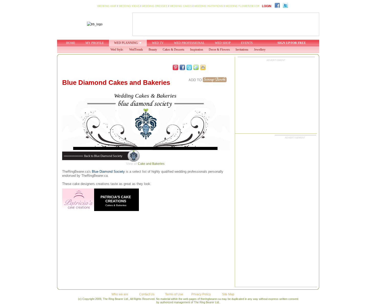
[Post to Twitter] (189, 67)
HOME (70, 43)
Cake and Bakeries (151, 164)
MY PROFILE (94, 43)
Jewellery (260, 49)
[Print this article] (203, 67)
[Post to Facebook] (182, 67)
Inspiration (196, 49)
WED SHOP (223, 43)
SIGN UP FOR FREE (292, 43)
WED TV (158, 43)
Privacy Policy (201, 294)
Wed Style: (117, 49)
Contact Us (146, 294)
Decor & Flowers (219, 49)
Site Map (228, 294)
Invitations (242, 49)
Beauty (153, 49)
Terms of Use (174, 294)
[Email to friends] (196, 67)
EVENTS (247, 43)
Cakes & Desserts (173, 49)
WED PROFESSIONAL (189, 43)
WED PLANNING (126, 43)
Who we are (120, 294)
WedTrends (136, 49)
